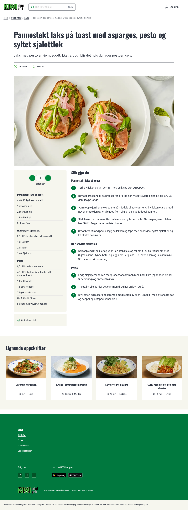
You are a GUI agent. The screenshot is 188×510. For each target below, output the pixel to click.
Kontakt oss (23, 445)
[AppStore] (75, 475)
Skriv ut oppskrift (29, 320)
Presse (21, 440)
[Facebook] (20, 475)
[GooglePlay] (59, 475)
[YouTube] (34, 475)
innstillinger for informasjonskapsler (134, 505)
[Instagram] (27, 475)
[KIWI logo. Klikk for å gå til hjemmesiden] (14, 7)
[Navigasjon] (182, 7)
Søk (70, 7)
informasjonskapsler (85, 505)
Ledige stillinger (25, 451)
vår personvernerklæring (64, 505)
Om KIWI (22, 435)
